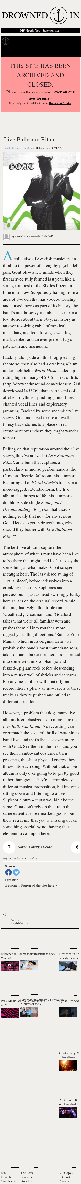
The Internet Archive (60, 103)
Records (18, 41)
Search (72, 51)
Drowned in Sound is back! (38, 954)
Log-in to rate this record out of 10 (20, 858)
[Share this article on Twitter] (16, 872)
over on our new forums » (52, 95)
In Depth (34, 41)
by (20, 236)
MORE (69, 1139)
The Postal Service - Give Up (27, 1177)
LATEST (6, 937)
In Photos (51, 41)
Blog (66, 41)
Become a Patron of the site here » (31, 885)
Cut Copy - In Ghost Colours (66, 1177)
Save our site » (40, 30)
